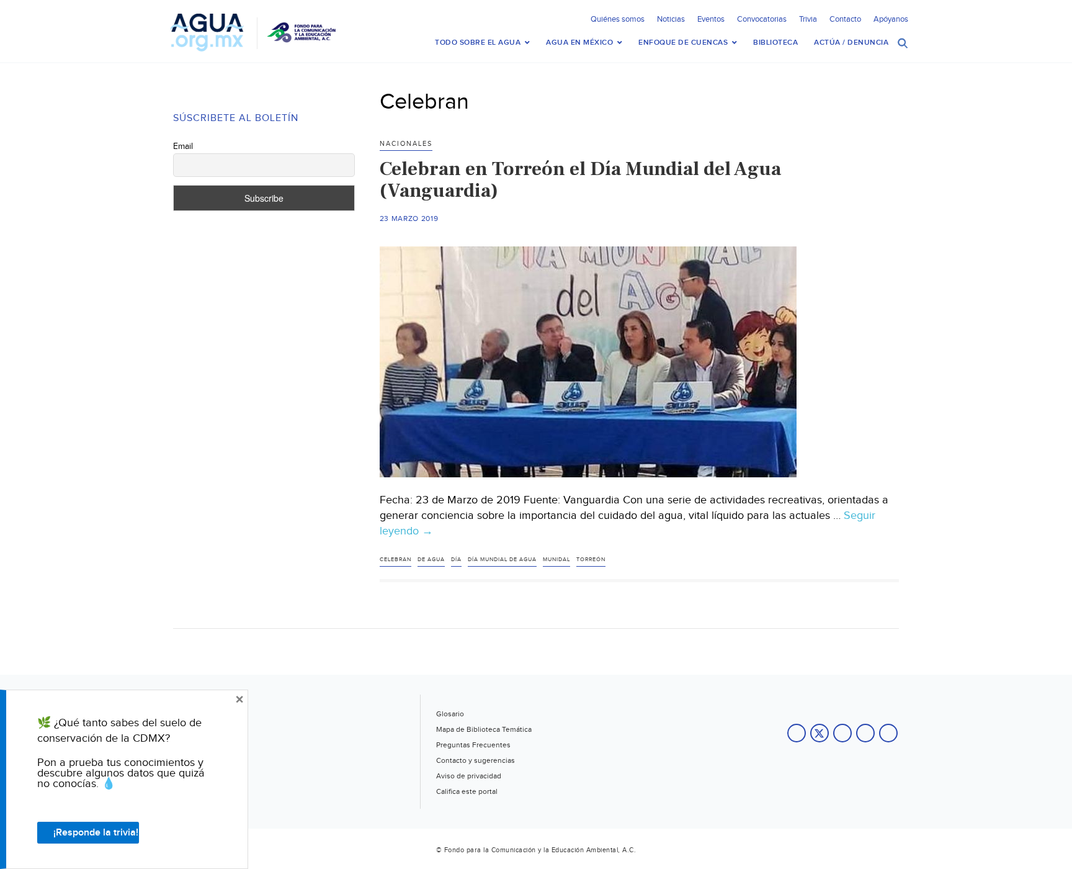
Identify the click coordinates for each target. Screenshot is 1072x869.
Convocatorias (762, 19)
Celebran (395, 559)
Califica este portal (467, 791)
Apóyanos (890, 19)
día (456, 559)
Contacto (845, 19)
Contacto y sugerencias (475, 760)
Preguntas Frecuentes (473, 745)
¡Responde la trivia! (95, 833)
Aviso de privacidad (468, 776)
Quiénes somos (618, 19)
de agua (431, 559)
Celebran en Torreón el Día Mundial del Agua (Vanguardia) (580, 179)
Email (183, 146)
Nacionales (406, 144)
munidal (556, 559)
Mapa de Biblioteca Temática (484, 729)
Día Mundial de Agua (502, 559)
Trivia (808, 19)
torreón (590, 559)
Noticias (671, 19)
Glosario (450, 713)
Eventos (711, 19)
